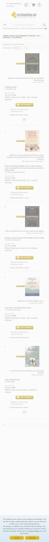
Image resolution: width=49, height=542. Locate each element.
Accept (17, 538)
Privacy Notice (34, 531)
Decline (32, 538)
